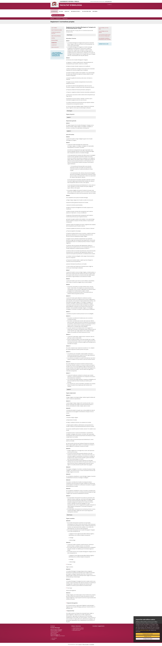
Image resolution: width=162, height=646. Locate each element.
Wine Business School (76, 630)
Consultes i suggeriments (98, 626)
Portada (52, 18)
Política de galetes (85, 644)
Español (109, 4)
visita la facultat (55, 47)
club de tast (54, 45)
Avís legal (80, 644)
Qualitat (67, 11)
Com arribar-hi (54, 638)
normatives (54, 42)
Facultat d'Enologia (71, 5)
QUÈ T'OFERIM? (54, 27)
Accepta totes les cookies (148, 633)
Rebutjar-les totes (147, 636)
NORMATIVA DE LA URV (103, 43)
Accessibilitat (91, 644)
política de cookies (144, 630)
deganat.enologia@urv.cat (55, 634)
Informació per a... (76, 11)
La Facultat (54, 11)
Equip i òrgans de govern (57, 30)
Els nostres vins (86, 11)
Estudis (61, 11)
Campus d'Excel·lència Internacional (101, 1)
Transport (53, 639)
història (53, 38)
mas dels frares (55, 40)
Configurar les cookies (147, 638)
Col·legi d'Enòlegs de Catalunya (78, 627)
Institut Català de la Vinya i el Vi (78, 629)
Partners (95, 11)
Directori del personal (56, 35)
